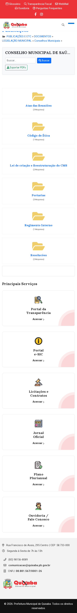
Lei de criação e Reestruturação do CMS (38, 165)
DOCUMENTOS (42, 36)
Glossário (14, 4)
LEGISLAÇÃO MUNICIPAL (17, 40)
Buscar (45, 60)
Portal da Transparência (38, 311)
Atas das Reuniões (38, 105)
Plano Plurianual (38, 476)
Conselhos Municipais (47, 40)
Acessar (38, 319)
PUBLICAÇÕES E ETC (19, 36)
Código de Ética (38, 135)
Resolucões (38, 255)
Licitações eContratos (38, 393)
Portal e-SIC (38, 352)
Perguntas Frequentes (48, 8)
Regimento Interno (38, 225)
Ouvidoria (23, 8)
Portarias (38, 195)
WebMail (63, 4)
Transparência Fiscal (39, 4)
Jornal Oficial (38, 435)
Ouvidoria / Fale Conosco (38, 517)
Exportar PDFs (17, 67)
